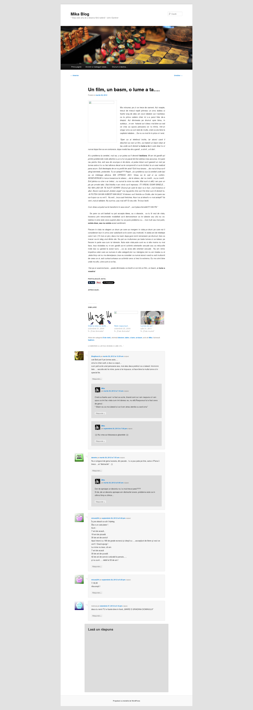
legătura (91, 340)
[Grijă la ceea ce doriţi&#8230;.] (100, 318)
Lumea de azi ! (147, 325)
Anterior (75, 75)
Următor (178, 75)
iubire (127, 337)
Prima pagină (76, 67)
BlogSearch (95, 356)
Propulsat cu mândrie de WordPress (126, 701)
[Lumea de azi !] (152, 318)
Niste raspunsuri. (121, 325)
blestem (121, 337)
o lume (132, 337)
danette (94, 457)
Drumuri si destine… (120, 67)
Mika (150, 337)
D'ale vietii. (107, 337)
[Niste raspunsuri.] (126, 318)
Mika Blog (80, 14)
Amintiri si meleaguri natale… (97, 67)
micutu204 (95, 518)
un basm (139, 337)
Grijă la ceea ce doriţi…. (98, 325)
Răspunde (96, 379)
